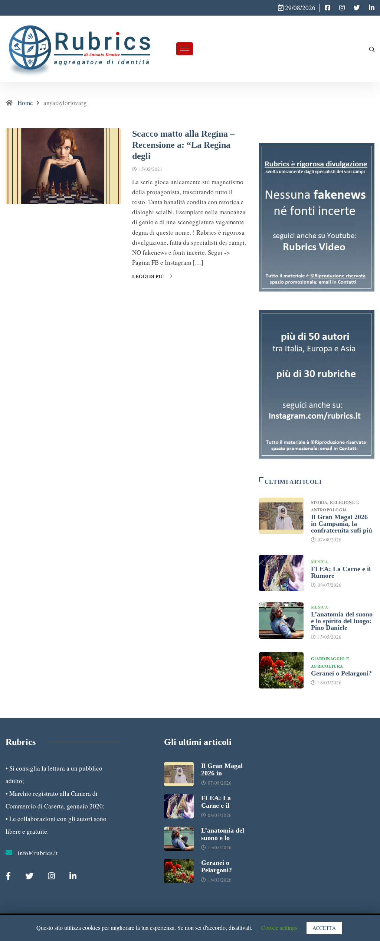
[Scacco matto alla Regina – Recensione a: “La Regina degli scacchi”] (327, 8)
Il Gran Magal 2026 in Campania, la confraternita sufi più (341, 523)
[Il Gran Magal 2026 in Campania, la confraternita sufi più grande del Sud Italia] (281, 516)
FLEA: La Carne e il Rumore (341, 572)
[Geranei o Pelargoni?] (281, 670)
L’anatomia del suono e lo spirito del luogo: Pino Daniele (342, 620)
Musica (319, 562)
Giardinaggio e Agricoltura (330, 662)
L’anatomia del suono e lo (222, 834)
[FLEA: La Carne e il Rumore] (281, 573)
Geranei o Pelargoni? (341, 673)
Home (25, 102)
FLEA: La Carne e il (216, 801)
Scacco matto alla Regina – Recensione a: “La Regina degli (183, 145)
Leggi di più (148, 276)
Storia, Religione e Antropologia (335, 506)
